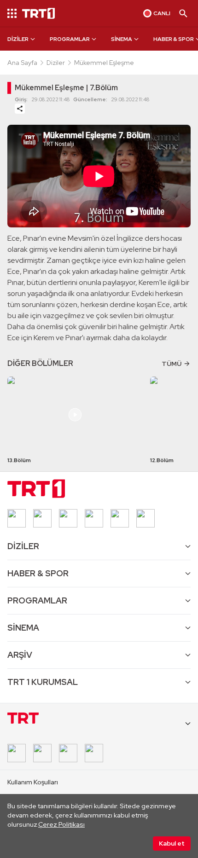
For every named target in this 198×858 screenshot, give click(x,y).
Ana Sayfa (22, 62)
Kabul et (172, 843)
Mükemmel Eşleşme (104, 62)
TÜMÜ (171, 363)
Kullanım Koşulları (32, 782)
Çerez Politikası (61, 824)
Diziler (56, 62)
